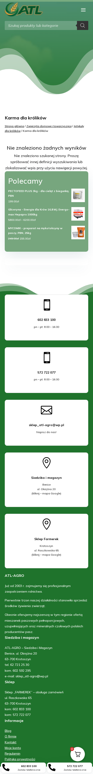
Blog (8, 731)
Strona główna (14, 126)
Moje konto (13, 748)
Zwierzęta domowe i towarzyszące (49, 126)
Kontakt (10, 742)
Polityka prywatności (20, 759)
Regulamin (12, 753)
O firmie (10, 736)
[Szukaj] (82, 25)
